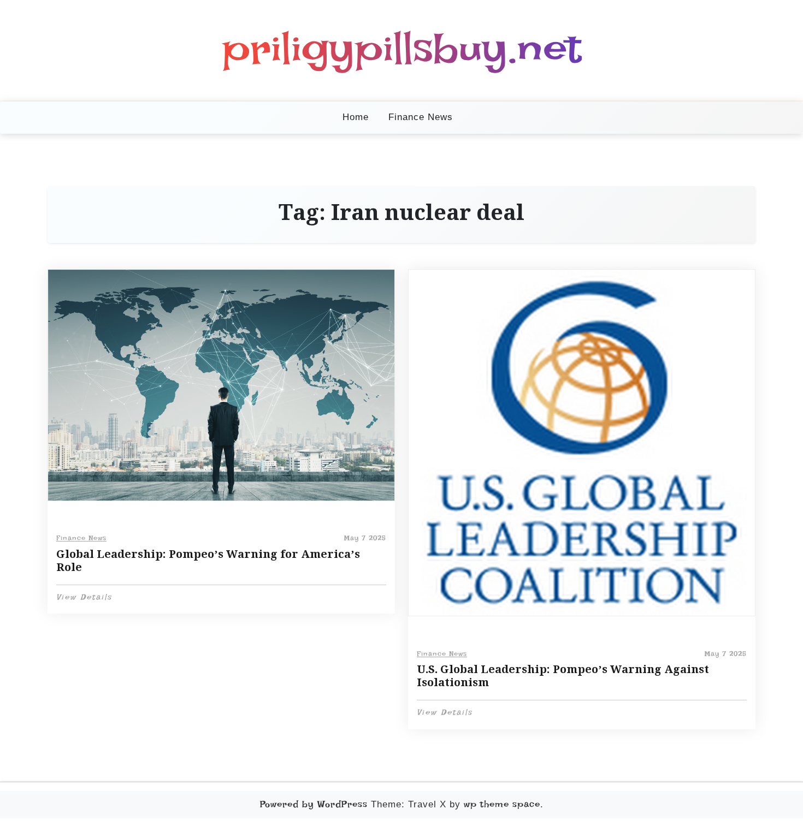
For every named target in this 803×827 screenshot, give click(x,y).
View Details (84, 597)
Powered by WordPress (314, 804)
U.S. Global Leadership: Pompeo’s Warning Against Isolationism (563, 676)
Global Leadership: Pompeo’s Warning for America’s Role (208, 561)
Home (356, 117)
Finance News (420, 117)
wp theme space (502, 804)
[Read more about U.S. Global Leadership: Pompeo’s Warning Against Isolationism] (581, 442)
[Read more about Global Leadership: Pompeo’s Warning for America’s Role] (221, 385)
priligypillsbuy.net (402, 48)
